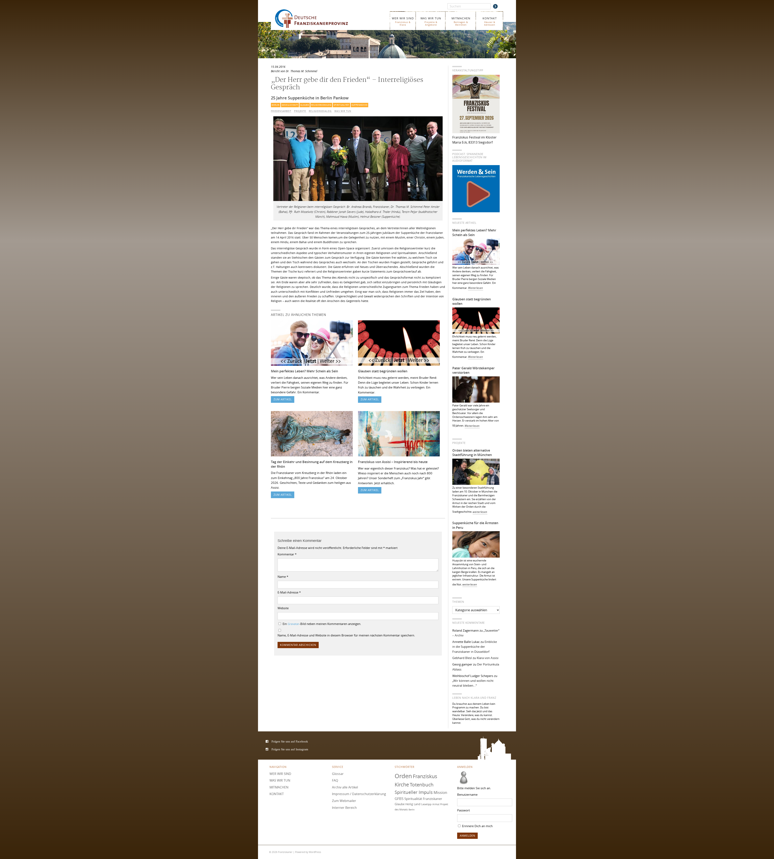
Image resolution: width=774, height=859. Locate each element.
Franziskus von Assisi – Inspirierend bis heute (393, 462)
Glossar (338, 774)
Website (283, 608)
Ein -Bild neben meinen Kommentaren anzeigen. (322, 624)
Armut (435, 804)
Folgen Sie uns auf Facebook (290, 741)
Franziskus (425, 776)
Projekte (300, 111)
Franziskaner (317, 18)
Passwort (463, 810)
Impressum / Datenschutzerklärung (359, 794)
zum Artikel (283, 399)
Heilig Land (412, 804)
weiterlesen (480, 512)
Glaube (304, 105)
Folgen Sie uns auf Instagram (290, 749)
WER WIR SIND (403, 21)
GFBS (399, 798)
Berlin (276, 105)
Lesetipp (426, 804)
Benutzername (467, 794)
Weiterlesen (475, 288)
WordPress (315, 852)
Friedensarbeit (281, 111)
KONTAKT (490, 21)
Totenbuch (422, 785)
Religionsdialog (321, 105)
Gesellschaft (290, 105)
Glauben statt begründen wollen (382, 371)
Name (283, 577)
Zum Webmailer (344, 801)
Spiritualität (341, 105)
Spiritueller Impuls (414, 792)
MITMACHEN (461, 21)
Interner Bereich (344, 807)
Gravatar (293, 624)
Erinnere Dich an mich (477, 826)
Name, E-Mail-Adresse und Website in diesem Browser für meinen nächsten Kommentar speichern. (346, 635)
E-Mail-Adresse (289, 592)
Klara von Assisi (487, 658)
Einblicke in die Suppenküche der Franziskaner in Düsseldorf (474, 647)
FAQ (335, 780)
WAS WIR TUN (430, 21)
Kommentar (287, 554)
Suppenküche (360, 105)
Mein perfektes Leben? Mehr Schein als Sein (304, 371)
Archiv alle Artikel (345, 787)
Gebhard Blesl (462, 658)
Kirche (402, 784)
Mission (440, 792)
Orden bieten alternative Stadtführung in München (472, 452)
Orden (403, 776)
